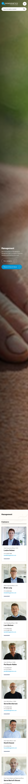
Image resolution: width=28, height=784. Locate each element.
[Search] (24, 9)
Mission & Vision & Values (10, 267)
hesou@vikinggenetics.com (10, 748)
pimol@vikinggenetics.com (10, 671)
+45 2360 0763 (8, 708)
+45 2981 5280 (8, 591)
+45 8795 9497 (8, 667)
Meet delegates (8, 261)
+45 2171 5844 (8, 669)
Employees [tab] (5, 522)
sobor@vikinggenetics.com (10, 710)
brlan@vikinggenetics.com (10, 592)
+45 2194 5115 (8, 746)
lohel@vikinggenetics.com (10, 555)
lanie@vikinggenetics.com (10, 632)
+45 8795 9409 (8, 707)
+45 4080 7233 (8, 630)
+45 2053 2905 (8, 553)
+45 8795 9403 (8, 628)
